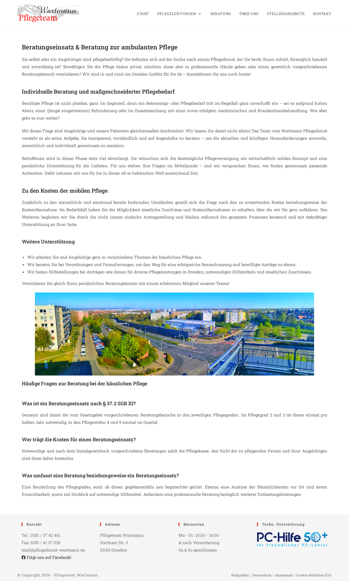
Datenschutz (262, 575)
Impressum (284, 575)
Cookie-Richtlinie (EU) (314, 575)
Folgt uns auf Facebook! (48, 557)
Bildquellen (240, 575)
